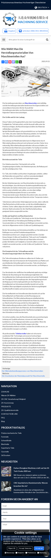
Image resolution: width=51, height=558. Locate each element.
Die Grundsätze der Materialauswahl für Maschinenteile (23, 376)
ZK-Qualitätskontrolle (9, 410)
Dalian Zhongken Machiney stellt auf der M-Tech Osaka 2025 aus (32, 469)
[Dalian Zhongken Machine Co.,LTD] (25, 19)
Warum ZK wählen (8, 395)
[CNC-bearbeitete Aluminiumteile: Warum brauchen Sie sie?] (6, 486)
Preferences (31, 553)
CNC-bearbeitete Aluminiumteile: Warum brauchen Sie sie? (31, 484)
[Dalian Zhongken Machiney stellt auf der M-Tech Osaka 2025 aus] (6, 471)
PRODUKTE (6, 406)
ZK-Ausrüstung (7, 403)
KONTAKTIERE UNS (9, 414)
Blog (3, 421)
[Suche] (47, 39)
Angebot (11, 31)
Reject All (11, 548)
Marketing (42, 553)
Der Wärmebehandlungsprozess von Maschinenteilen (22, 371)
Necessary (10, 553)
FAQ (3, 418)
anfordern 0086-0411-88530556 (35, 31)
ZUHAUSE (5, 392)
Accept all (39, 548)
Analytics (21, 553)
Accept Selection (25, 548)
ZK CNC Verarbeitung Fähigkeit (13, 399)
